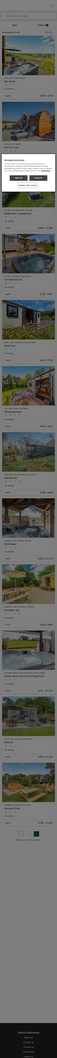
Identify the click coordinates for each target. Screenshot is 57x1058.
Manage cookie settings (28, 185)
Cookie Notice (45, 171)
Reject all (18, 178)
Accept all (38, 178)
